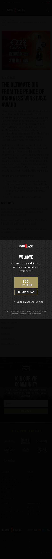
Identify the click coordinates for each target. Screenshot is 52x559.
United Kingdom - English (29, 301)
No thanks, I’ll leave (26, 292)
